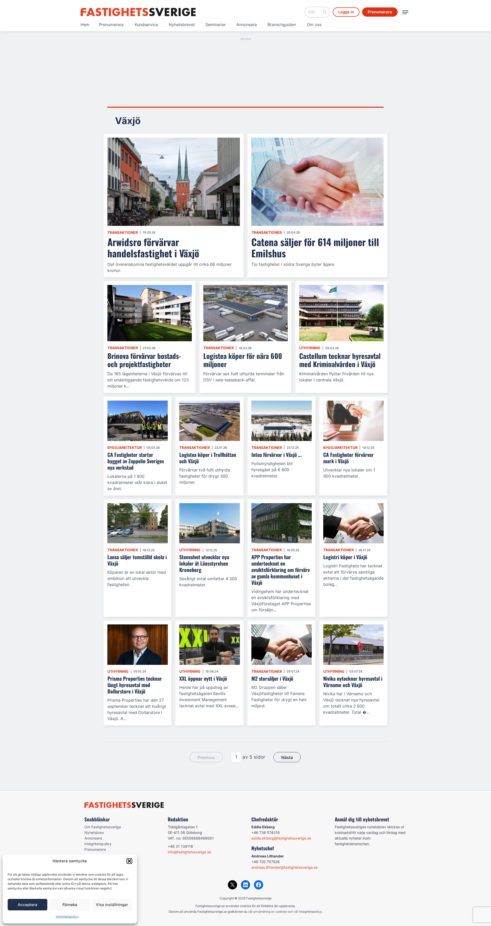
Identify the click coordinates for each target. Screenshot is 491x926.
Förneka (69, 904)
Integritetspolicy (67, 916)
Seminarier (215, 24)
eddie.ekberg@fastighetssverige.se (281, 838)
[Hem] (138, 12)
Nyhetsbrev (94, 832)
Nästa (287, 757)
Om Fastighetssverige (102, 827)
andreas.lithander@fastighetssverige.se (284, 867)
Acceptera (27, 904)
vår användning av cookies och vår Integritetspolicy (285, 911)
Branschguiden (281, 24)
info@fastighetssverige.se (189, 852)
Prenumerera (111, 24)
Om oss (314, 24)
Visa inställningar (112, 904)
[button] (129, 861)
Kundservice (146, 24)
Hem (85, 24)
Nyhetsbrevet (182, 24)
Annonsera (246, 24)
